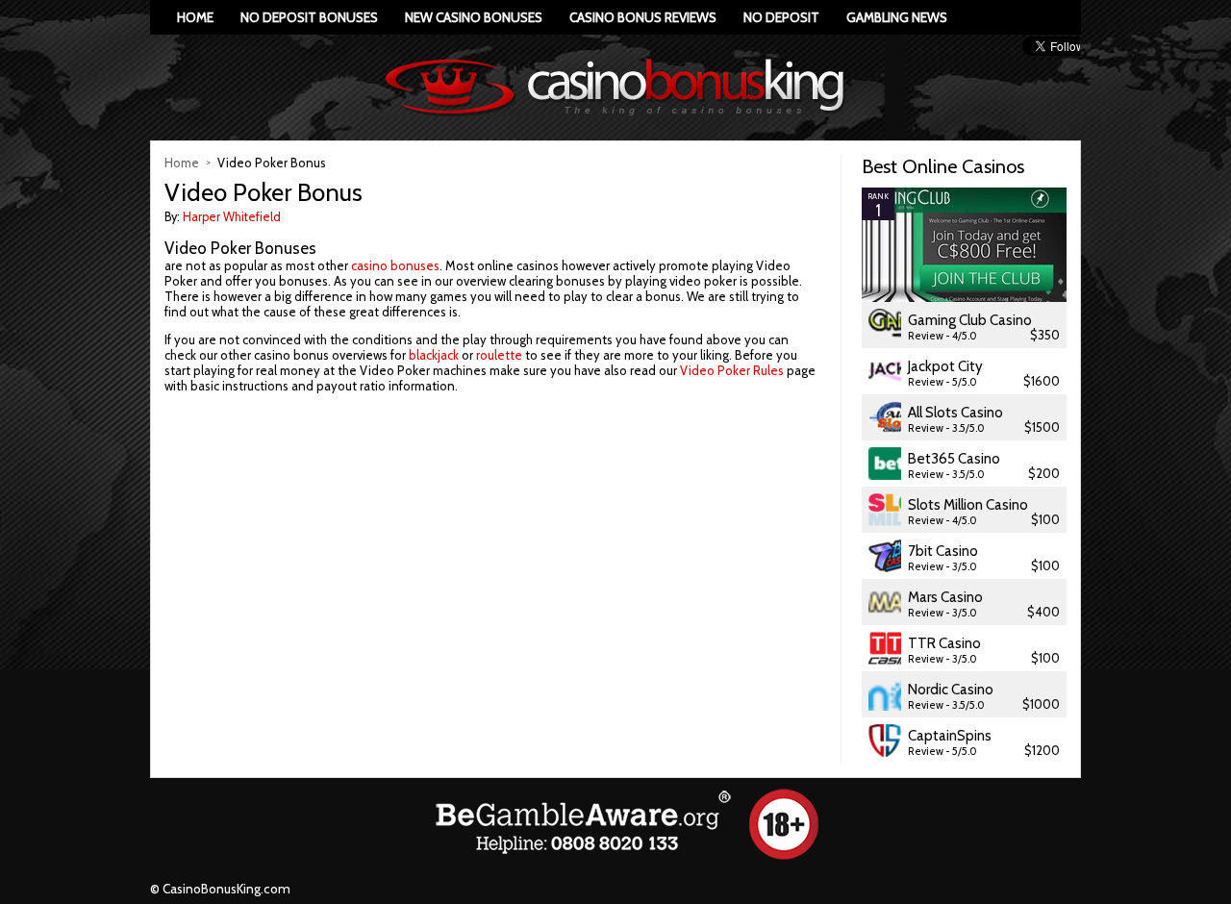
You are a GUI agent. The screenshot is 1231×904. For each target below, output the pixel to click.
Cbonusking (615, 87)
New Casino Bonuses (473, 17)
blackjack (434, 355)
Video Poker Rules (732, 370)
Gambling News (896, 17)
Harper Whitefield (232, 217)
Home (195, 17)
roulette (499, 355)
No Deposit (781, 17)
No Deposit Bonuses (309, 17)
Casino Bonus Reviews (642, 17)
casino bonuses (395, 265)
